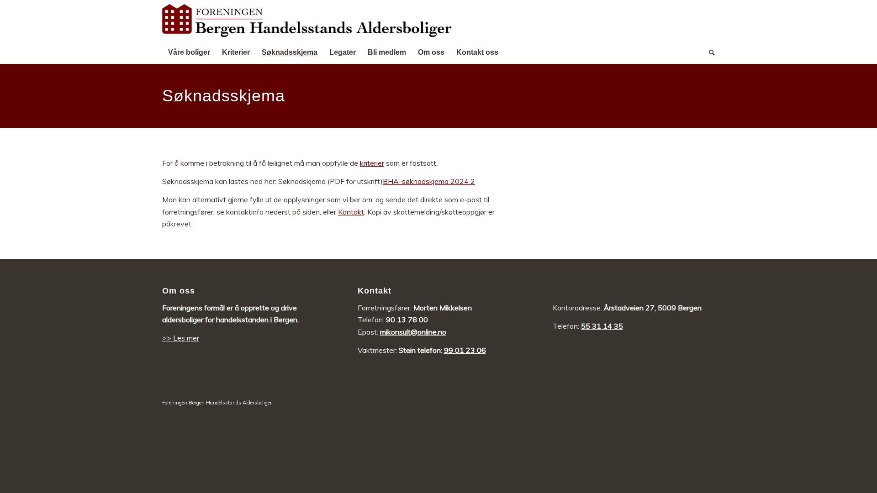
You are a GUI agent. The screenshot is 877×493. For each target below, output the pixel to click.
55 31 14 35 (602, 325)
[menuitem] (189, 52)
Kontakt (351, 211)
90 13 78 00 (407, 319)
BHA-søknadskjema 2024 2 (429, 181)
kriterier (372, 163)
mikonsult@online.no (413, 331)
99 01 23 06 (465, 350)
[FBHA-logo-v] (307, 20)
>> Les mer (180, 337)
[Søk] (709, 52)
